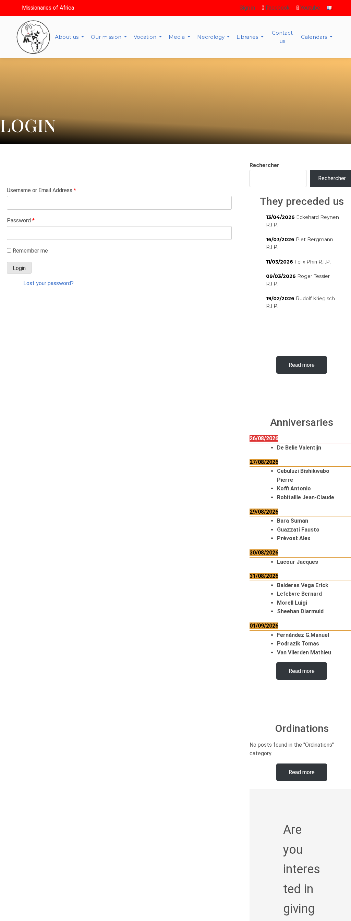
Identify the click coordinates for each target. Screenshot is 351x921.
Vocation (146, 37)
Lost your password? (48, 283)
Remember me (30, 250)
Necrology (211, 37)
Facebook (277, 7)
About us (67, 37)
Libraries (248, 37)
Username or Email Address (41, 190)
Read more (302, 365)
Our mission (107, 37)
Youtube (309, 7)
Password (21, 220)
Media (177, 37)
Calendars (314, 37)
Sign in (247, 7)
